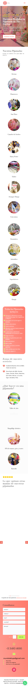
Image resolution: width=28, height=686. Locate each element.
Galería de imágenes (11, 662)
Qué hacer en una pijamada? (13, 664)
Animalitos (14, 259)
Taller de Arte (14, 408)
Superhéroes (14, 279)
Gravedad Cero (19, 683)
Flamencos (14, 94)
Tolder (14, 177)
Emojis (14, 299)
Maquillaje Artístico (14, 428)
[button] (1, 542)
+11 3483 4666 (14, 648)
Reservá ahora (9, 36)
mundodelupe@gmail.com (14, 658)
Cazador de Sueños (14, 134)
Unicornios (14, 217)
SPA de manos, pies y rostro (14, 449)
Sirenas (14, 74)
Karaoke (14, 469)
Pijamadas (8, 660)
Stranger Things (14, 197)
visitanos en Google (21, 597)
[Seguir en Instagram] (14, 670)
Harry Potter (14, 157)
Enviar (21, 637)
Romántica (14, 239)
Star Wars (14, 114)
